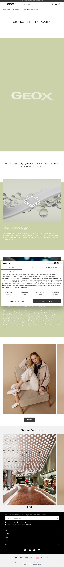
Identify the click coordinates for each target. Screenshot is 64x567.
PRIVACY (25, 564)
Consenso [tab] (11, 267)
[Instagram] (30, 550)
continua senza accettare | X (52, 263)
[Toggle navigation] (4, 4)
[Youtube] (34, 550)
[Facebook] (25, 550)
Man (29, 522)
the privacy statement (25, 524)
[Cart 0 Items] (59, 4)
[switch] (24, 294)
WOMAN (29, 419)
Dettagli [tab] (32, 267)
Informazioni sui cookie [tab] (53, 267)
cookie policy (23, 287)
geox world (6, 9)
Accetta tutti (47, 301)
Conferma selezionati (17, 301)
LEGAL (30, 564)
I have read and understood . (19, 524)
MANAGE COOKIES (37, 564)
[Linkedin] (39, 550)
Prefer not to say (11, 522)
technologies (16, 9)
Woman (21, 522)
